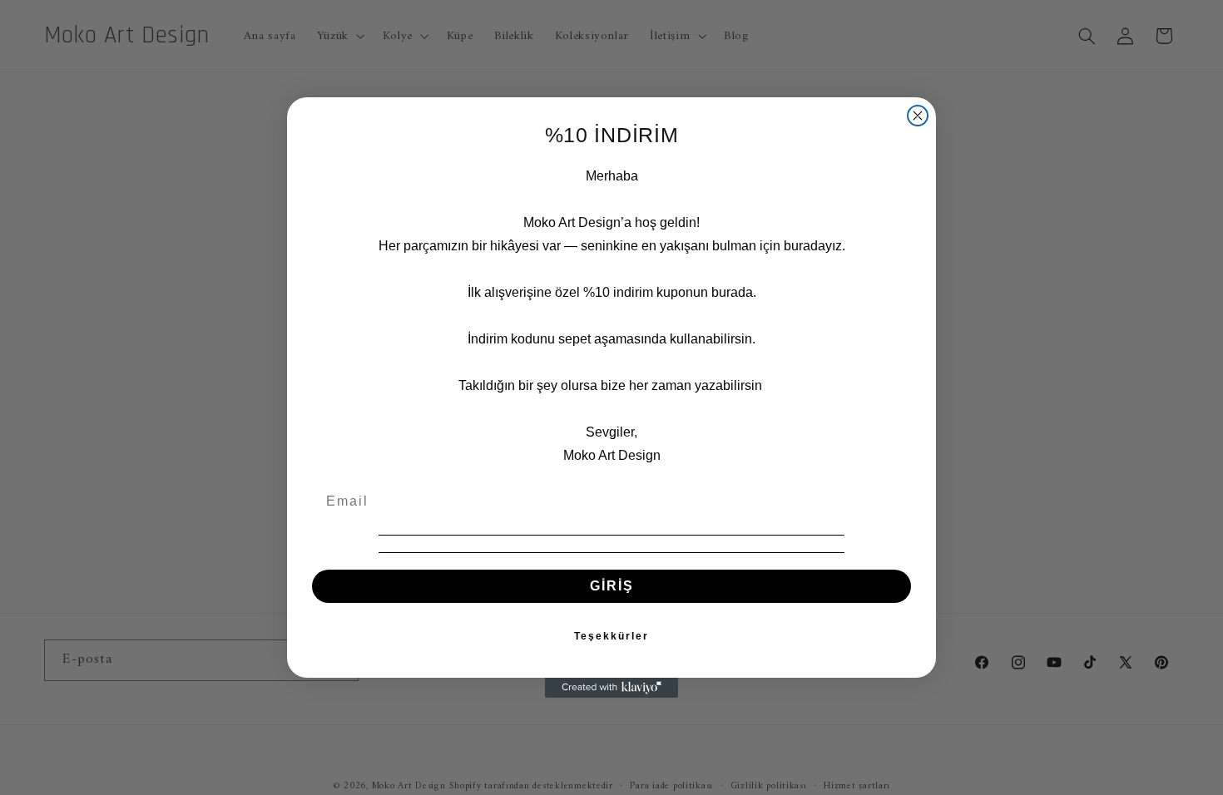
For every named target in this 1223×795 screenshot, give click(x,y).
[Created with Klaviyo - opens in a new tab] (611, 688)
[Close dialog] (918, 116)
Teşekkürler (611, 636)
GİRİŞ (612, 586)
